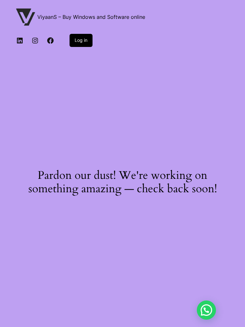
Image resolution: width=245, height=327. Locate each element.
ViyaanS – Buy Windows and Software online (91, 17)
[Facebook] (50, 40)
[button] (206, 310)
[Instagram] (35, 40)
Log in (81, 40)
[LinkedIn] (20, 40)
